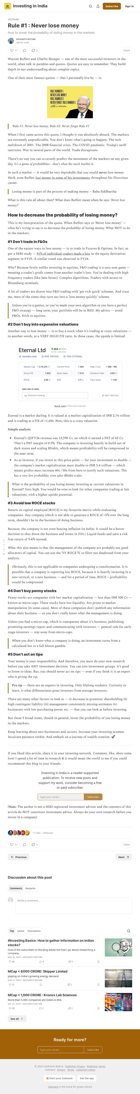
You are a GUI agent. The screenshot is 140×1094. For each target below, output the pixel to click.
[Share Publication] (98, 6)
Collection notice (85, 1069)
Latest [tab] (20, 930)
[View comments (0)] (24, 50)
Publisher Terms (96, 1066)
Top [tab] (12, 930)
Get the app (87, 1078)
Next (121, 857)
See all (15, 1018)
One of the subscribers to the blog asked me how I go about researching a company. (51, 951)
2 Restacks (48, 832)
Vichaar (13, 19)
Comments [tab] (16, 888)
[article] (70, 951)
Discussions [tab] (34, 930)
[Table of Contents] (3, 547)
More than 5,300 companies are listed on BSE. (35, 999)
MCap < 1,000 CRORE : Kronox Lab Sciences (42, 995)
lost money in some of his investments (63, 177)
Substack (53, 1086)
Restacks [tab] (30, 888)
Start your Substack (61, 1078)
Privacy (61, 1069)
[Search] (90, 6)
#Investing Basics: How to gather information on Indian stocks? (51, 943)
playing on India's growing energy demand (33, 976)
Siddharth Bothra (26, 39)
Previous (20, 857)
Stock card (60, 406)
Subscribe (112, 6)
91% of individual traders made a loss (63, 253)
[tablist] (22, 888)
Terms (70, 1069)
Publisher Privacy (75, 1066)
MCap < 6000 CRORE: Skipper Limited (37, 971)
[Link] (3, 215)
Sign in (129, 6)
